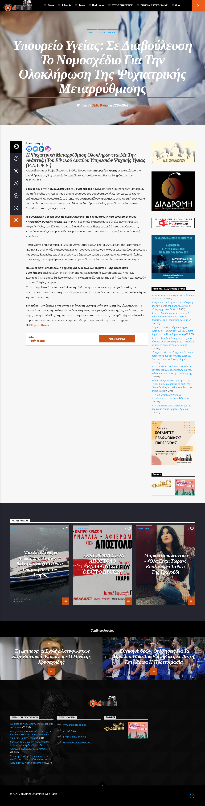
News (102, 32)
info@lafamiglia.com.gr (74, 736)
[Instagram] (48, 149)
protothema (41, 325)
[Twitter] (35, 149)
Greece (92, 32)
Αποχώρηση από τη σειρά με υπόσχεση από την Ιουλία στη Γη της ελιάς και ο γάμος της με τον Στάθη (172, 306)
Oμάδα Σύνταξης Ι (84, 599)
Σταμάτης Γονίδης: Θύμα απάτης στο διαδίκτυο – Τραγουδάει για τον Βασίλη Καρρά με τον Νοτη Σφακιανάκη (172, 331)
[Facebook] (29, 149)
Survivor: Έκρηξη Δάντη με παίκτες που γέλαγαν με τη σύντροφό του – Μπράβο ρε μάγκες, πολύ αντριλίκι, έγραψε (173, 341)
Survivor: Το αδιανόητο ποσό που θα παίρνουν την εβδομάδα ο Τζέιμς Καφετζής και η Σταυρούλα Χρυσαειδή (171, 316)
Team (82, 5)
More (177, 5)
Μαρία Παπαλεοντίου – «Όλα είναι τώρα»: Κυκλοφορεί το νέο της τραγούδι (166, 563)
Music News (98, 5)
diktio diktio (100, 105)
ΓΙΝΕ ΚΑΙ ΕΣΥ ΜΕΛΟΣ (154, 5)
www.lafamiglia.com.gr (74, 724)
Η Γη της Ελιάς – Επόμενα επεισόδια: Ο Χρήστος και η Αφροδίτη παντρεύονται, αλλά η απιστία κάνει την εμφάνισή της (172, 370)
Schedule (66, 5)
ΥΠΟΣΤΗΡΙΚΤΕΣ (122, 5)
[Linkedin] (41, 149)
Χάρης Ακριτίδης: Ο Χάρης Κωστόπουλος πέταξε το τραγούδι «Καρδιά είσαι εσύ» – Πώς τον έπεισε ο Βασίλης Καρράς (173, 356)
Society (112, 32)
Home (51, 5)
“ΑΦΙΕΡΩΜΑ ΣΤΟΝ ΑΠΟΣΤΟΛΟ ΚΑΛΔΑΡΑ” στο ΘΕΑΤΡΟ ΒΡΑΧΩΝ (103, 563)
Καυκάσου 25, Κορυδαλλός (77, 742)
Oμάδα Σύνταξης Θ (22, 599)
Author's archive (117, 338)
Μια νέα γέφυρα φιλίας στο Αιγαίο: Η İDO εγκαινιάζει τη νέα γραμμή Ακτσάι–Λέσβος (39, 563)
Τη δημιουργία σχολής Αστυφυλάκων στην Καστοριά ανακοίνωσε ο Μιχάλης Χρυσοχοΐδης (51, 656)
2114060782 (69, 730)
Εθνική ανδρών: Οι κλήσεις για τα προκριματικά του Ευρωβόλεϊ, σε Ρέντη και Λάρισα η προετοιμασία (153, 656)
